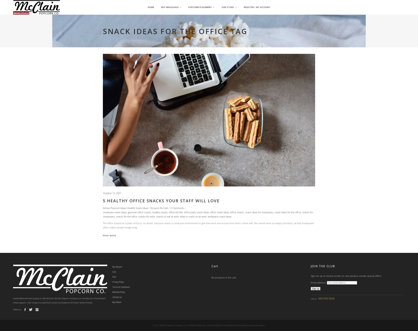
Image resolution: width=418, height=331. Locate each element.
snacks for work (146, 216)
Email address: (319, 282)
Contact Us (117, 297)
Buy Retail (116, 302)
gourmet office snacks (139, 212)
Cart (114, 271)
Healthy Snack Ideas (137, 208)
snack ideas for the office (287, 212)
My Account (117, 266)
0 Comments (177, 208)
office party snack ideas (196, 212)
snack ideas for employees (259, 212)
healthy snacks (160, 212)
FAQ (114, 277)
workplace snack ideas (220, 216)
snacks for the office (126, 216)
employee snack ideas (115, 212)
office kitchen (176, 212)
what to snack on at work (193, 216)
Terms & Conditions (121, 287)
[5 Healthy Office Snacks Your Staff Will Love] (209, 120)
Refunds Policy (118, 292)
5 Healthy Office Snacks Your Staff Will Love (161, 200)
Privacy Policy (118, 282)
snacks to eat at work (167, 216)
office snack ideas (219, 212)
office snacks (237, 212)
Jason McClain (161, 208)
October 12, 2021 (112, 193)
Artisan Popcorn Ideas (114, 208)
